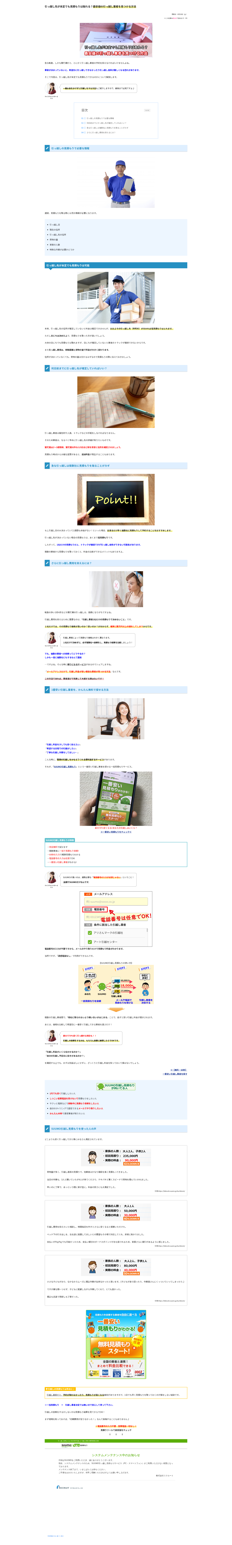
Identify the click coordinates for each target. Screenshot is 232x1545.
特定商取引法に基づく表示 (56, 1536)
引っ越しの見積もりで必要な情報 (100, 118)
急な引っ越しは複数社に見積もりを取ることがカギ (107, 127)
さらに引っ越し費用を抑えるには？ (101, 132)
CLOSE (147, 110)
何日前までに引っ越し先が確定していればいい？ (107, 123)
